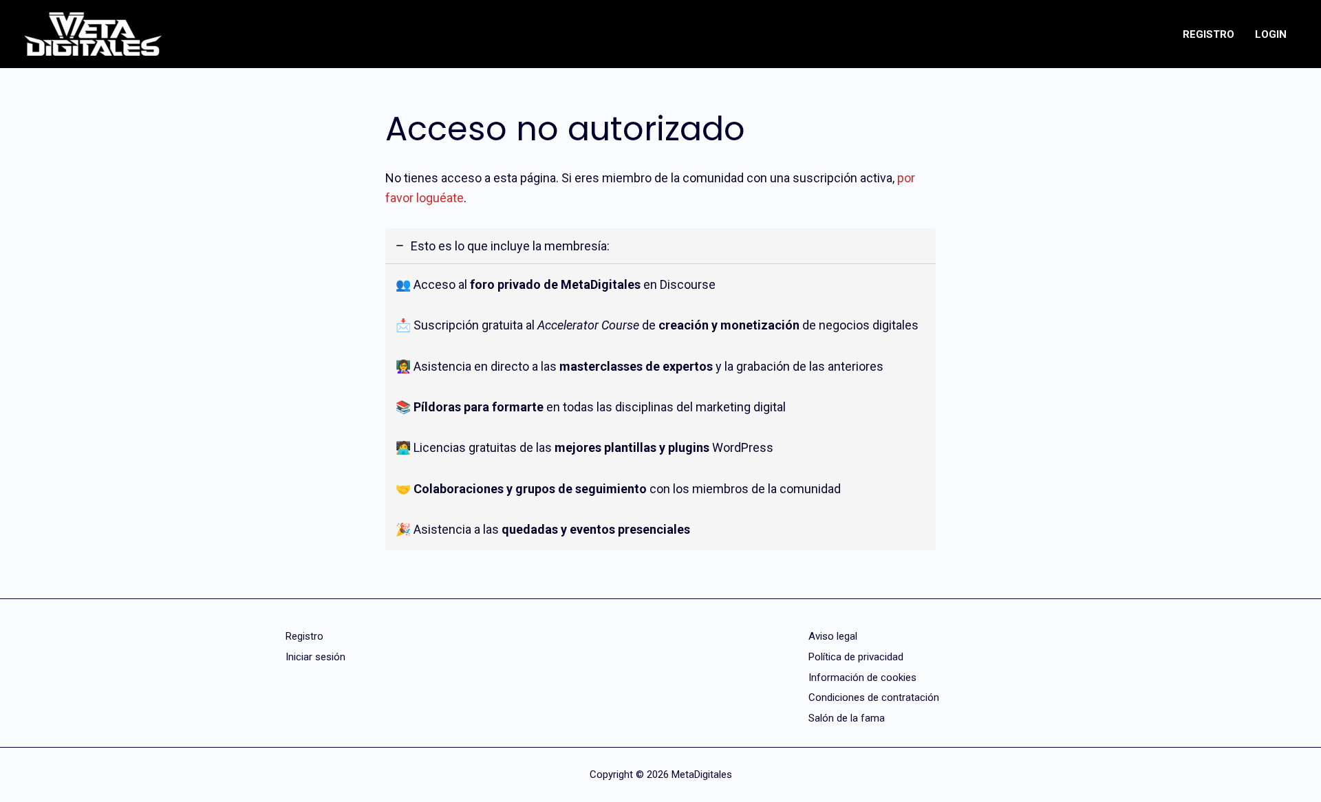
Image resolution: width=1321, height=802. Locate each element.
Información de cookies (862, 677)
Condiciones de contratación (873, 697)
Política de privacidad (855, 657)
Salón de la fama (846, 718)
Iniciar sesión (315, 657)
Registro (304, 636)
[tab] (660, 389)
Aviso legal (832, 636)
